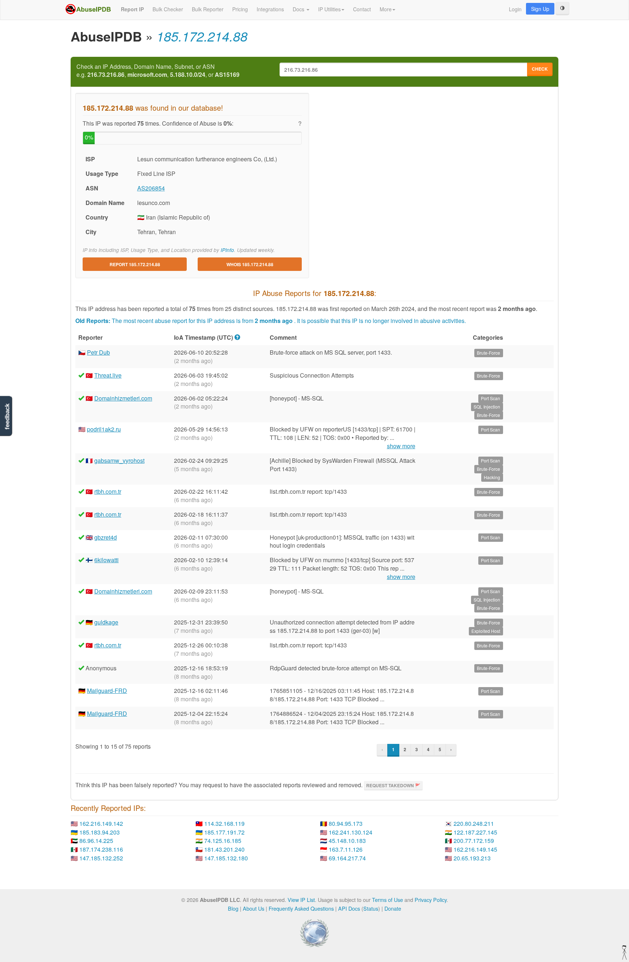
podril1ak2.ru (104, 429)
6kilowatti (106, 560)
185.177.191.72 (224, 832)
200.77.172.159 (474, 840)
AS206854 (151, 188)
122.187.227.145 (475, 832)
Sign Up (540, 8)
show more (401, 446)
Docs (299, 9)
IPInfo (227, 250)
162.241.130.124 (350, 832)
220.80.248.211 (474, 823)
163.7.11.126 (346, 849)
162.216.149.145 (475, 849)
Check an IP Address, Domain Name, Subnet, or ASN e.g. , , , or (158, 71)
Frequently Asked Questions (301, 908)
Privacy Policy (431, 899)
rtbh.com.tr (107, 491)
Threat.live (108, 375)
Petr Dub (98, 352)
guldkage (106, 622)
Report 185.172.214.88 (135, 264)
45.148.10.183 (347, 840)
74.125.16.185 (222, 840)
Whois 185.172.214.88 (249, 264)
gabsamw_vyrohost (119, 460)
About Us (253, 908)
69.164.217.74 (347, 858)
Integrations (270, 9)
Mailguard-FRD (107, 690)
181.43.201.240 (224, 849)
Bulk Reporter (207, 9)
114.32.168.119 (224, 823)
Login (515, 9)
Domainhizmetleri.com (123, 398)
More (386, 9)
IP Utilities (329, 9)
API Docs (349, 908)
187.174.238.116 (101, 849)
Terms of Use (387, 899)
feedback (7, 416)
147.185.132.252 (101, 858)
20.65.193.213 (472, 858)
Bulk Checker (168, 9)
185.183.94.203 (99, 832)
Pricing (240, 9)
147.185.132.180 (226, 858)
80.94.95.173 (346, 823)
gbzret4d (105, 537)
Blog (233, 908)
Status (370, 908)
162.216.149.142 (101, 823)
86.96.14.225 (96, 840)
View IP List (301, 899)
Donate (392, 908)
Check (540, 69)
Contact (362, 9)
